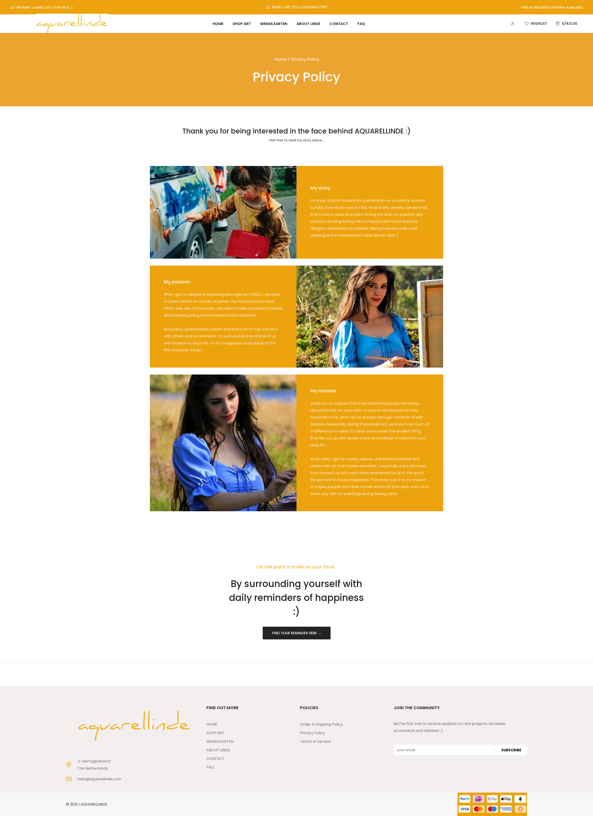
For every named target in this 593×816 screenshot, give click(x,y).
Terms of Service (315, 741)
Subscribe (511, 749)
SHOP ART (215, 733)
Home (280, 59)
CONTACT (215, 758)
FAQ (210, 767)
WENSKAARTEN (219, 741)
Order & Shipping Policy (321, 724)
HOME (211, 724)
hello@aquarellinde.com (99, 779)
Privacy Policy (312, 733)
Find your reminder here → (296, 633)
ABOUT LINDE (218, 750)
